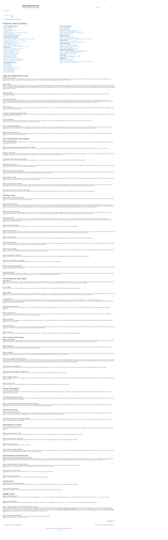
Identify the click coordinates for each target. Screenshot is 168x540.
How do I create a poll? (9, 51)
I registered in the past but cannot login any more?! (15, 32)
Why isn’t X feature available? (66, 60)
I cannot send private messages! (67, 36)
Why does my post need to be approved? (13, 60)
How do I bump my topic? (9, 61)
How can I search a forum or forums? (68, 44)
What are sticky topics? (9, 69)
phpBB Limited (40, 497)
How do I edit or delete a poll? (10, 53)
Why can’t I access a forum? (10, 55)
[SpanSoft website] (12, 5)
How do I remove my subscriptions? (68, 53)
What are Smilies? (8, 65)
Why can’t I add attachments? (10, 56)
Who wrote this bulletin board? (66, 59)
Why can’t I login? (8, 31)
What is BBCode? (8, 63)
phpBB (28, 166)
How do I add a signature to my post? (12, 50)
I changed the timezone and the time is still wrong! (15, 41)
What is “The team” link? (65, 34)
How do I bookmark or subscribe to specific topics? (71, 51)
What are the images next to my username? (13, 43)
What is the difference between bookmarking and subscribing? (74, 50)
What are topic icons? (8, 72)
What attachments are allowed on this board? (70, 56)
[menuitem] (11, 14)
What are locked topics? (9, 71)
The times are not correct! (9, 40)
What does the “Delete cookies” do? (12, 35)
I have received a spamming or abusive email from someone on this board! (76, 38)
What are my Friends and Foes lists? (68, 41)
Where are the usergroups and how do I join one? (71, 30)
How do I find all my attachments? (67, 57)
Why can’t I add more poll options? (11, 52)
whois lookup (96, 507)
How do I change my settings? (10, 37)
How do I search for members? (67, 47)
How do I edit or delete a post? (11, 49)
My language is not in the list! (10, 42)
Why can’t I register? (8, 29)
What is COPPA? (7, 28)
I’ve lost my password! (9, 33)
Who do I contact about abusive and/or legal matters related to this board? (76, 61)
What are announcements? (10, 68)
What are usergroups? (65, 29)
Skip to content (6, 10)
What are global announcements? (11, 67)
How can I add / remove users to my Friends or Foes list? (72, 42)
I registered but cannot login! (10, 30)
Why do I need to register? (10, 27)
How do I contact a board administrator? (69, 62)
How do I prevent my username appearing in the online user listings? (19, 38)
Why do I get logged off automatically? (12, 34)
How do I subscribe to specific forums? (68, 52)
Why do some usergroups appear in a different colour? (72, 32)
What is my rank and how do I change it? (13, 45)
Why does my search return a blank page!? (69, 46)
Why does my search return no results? (68, 45)
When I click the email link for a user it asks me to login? (16, 46)
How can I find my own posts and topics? (69, 48)
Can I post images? (8, 66)
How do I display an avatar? (10, 44)
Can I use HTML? (8, 64)
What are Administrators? (65, 27)
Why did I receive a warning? (10, 57)
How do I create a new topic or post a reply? (14, 48)
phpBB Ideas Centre (63, 502)
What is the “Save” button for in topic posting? (14, 59)
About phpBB (99, 497)
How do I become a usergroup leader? (68, 31)
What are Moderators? (65, 28)
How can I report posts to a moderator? (12, 58)
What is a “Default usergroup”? (67, 33)
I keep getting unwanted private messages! (69, 37)
